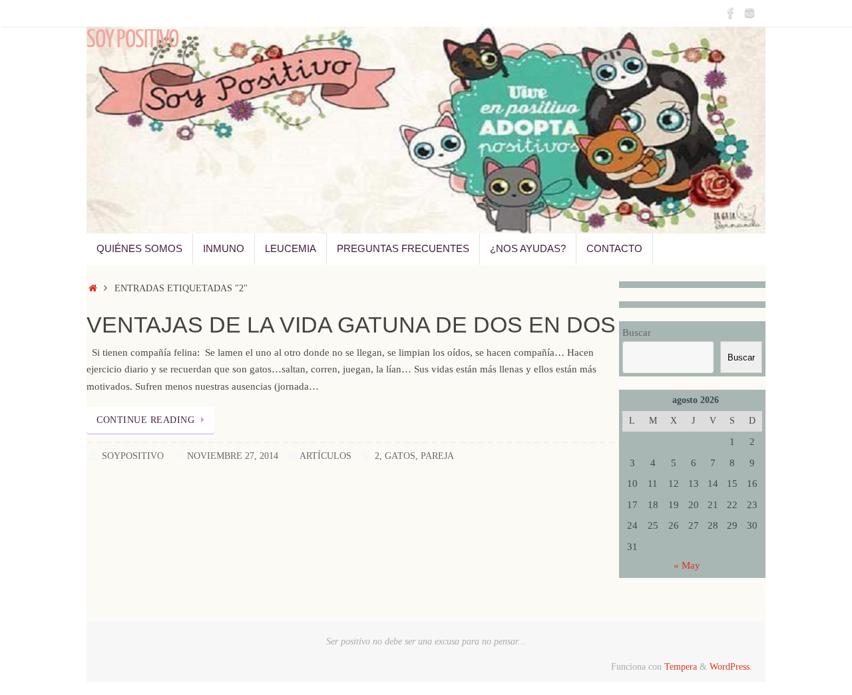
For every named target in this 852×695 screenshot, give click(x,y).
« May (687, 565)
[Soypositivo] (731, 12)
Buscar (636, 332)
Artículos (325, 456)
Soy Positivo (132, 40)
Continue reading (145, 420)
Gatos (400, 456)
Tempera (680, 667)
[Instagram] (749, 12)
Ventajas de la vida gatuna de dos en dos (351, 324)
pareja (437, 456)
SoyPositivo (133, 456)
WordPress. (731, 667)
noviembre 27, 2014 (232, 456)
